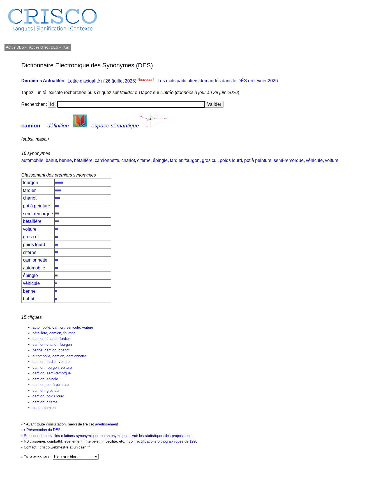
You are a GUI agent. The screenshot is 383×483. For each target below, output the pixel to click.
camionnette (107, 160)
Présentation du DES (43, 430)
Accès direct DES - (45, 47)
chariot (128, 160)
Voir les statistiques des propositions (162, 436)
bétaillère (83, 160)
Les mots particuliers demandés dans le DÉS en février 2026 (218, 81)
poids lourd (231, 160)
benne (65, 160)
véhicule (314, 160)
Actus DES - (16, 47)
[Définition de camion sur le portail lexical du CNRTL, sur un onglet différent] (80, 126)
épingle (160, 160)
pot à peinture (257, 160)
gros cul (210, 160)
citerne (144, 160)
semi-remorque (289, 160)
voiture (331, 160)
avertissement (106, 424)
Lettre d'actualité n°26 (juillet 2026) (111, 81)
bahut (51, 160)
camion (30, 126)
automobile (32, 160)
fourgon (192, 160)
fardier (176, 160)
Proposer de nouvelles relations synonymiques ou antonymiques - (78, 436)
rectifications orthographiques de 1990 (166, 441)
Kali (66, 47)
